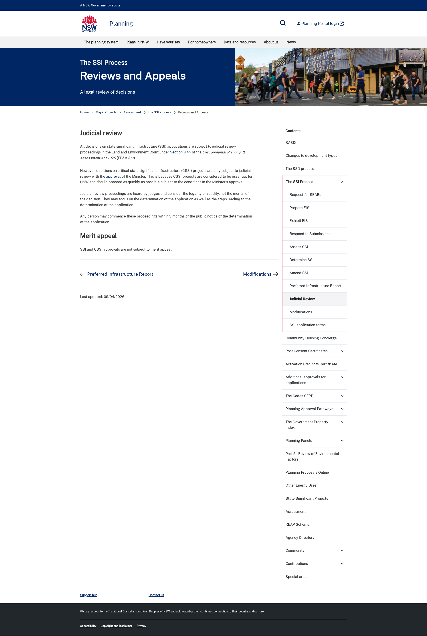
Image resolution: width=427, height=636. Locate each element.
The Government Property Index (307, 425)
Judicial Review (302, 299)
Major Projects (106, 112)
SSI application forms (308, 325)
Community (295, 550)
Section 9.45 (180, 152)
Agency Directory (300, 537)
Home (84, 112)
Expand (342, 182)
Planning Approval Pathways (309, 409)
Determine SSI (302, 260)
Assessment (132, 112)
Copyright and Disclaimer (116, 626)
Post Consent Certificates (307, 351)
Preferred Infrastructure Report (120, 274)
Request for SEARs (305, 195)
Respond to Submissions (310, 234)
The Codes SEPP (299, 396)
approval (113, 176)
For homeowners (202, 42)
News (291, 42)
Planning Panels (299, 441)
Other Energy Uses (301, 485)
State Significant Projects (307, 498)
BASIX (291, 143)
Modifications (257, 274)
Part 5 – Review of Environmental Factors (312, 457)
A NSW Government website (100, 5)
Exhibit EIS (299, 221)
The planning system (101, 42)
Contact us (156, 595)
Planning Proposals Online (307, 472)
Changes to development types (311, 155)
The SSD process (300, 169)
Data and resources (240, 42)
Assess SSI (299, 247)
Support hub (88, 595)
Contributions (297, 564)
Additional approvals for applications (306, 380)
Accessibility (88, 626)
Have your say (168, 42)
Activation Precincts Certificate (311, 364)
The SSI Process (103, 62)
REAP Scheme (297, 524)
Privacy (141, 626)
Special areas (297, 577)
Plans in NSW (138, 42)
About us (271, 42)
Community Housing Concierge (311, 338)
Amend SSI (299, 273)
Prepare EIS (299, 208)
